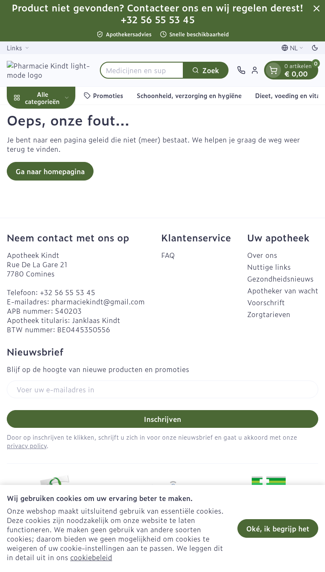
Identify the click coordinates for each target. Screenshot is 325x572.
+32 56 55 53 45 (67, 292)
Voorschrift (266, 302)
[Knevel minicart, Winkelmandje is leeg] (273, 70)
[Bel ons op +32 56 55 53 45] (241, 70)
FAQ (168, 255)
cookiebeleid (91, 557)
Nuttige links (269, 266)
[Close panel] (316, 8)
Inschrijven (162, 419)
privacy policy (27, 445)
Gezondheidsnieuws (280, 278)
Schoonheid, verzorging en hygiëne (189, 95)
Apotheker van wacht (282, 290)
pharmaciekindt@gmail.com (98, 301)
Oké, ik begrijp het (277, 528)
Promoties (108, 95)
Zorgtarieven (268, 314)
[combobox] (142, 70)
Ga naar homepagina (50, 171)
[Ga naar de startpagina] (49, 70)
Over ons (262, 255)
